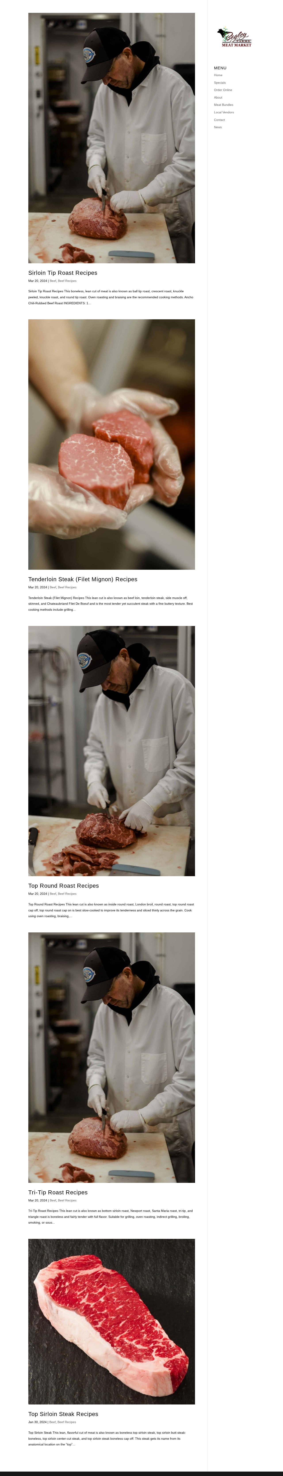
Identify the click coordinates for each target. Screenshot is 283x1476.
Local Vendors (185, 5)
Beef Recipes (67, 281)
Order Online (96, 5)
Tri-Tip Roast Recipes (58, 1192)
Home (46, 5)
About (122, 5)
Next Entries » (185, 1463)
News (236, 5)
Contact (216, 5)
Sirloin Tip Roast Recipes (63, 272)
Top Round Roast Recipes (63, 885)
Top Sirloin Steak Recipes (63, 1414)
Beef (53, 281)
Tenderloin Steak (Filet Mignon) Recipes (83, 579)
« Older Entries (38, 1463)
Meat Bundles (149, 5)
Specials (67, 5)
